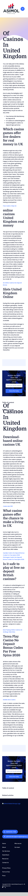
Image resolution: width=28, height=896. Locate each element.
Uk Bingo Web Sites (9, 632)
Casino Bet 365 (8, 506)
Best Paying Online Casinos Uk (12, 630)
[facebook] (2, 887)
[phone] (5, 887)
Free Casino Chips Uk (9, 206)
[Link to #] (23, 9)
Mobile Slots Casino (9, 700)
